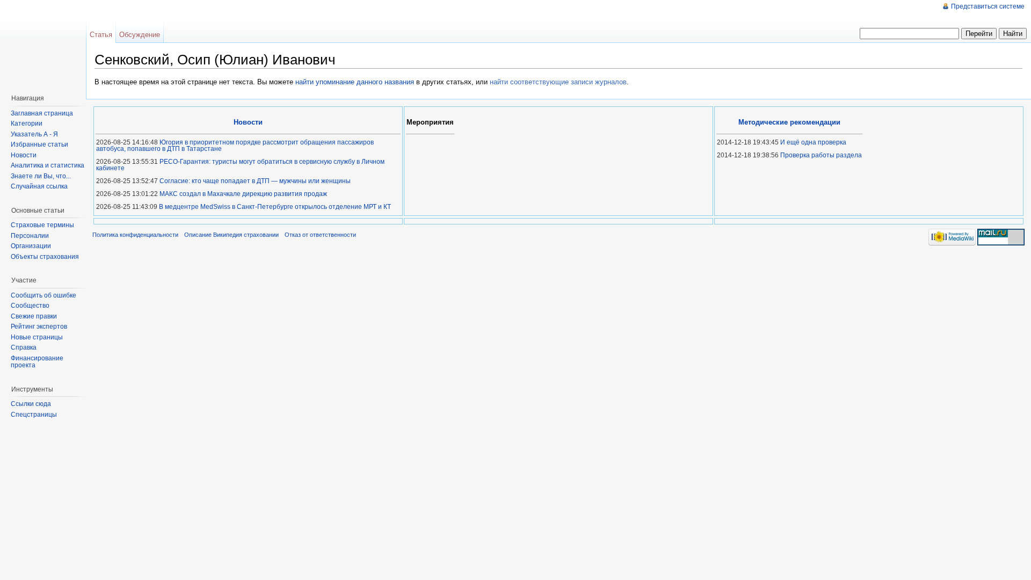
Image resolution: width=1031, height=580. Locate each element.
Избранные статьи (39, 144)
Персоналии (30, 236)
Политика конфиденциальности (135, 234)
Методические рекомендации (789, 122)
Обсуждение (139, 35)
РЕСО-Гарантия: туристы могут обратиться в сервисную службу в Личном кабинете (240, 165)
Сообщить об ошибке (43, 295)
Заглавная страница (42, 113)
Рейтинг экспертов (39, 326)
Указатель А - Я (34, 134)
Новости (24, 155)
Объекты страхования (45, 256)
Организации (31, 246)
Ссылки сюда (31, 404)
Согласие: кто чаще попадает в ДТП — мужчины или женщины (255, 181)
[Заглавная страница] (46, 43)
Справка (24, 347)
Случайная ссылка (39, 186)
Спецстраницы (34, 414)
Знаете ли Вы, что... (41, 176)
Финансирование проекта (37, 361)
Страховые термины (42, 225)
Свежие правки (34, 316)
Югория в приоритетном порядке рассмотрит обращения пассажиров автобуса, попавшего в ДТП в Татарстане (235, 146)
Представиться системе (988, 6)
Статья (101, 35)
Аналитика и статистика (47, 165)
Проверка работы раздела (821, 155)
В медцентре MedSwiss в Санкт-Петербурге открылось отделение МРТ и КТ (275, 207)
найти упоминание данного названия (354, 82)
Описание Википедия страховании (231, 234)
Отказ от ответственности (320, 234)
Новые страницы (37, 337)
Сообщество (30, 305)
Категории (26, 123)
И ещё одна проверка (813, 142)
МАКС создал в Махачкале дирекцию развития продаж (243, 194)
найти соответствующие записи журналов (558, 82)
